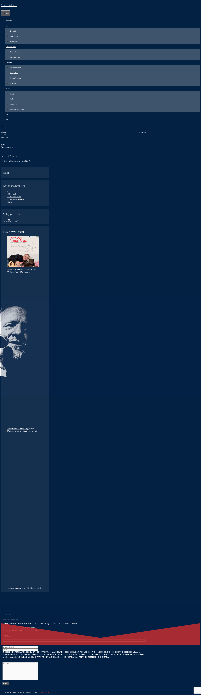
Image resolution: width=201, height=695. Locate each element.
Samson (13, 220)
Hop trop (5, 221)
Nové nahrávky (15, 68)
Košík (12, 99)
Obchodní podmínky (17, 109)
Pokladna (13, 104)
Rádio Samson (15, 52)
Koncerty (9, 21)
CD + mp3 (11, 194)
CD (8, 191)
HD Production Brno (44, 692)
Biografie (13, 31)
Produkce (13, 41)
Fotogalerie (14, 73)
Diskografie (14, 36)
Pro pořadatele (15, 78)
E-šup (8, 88)
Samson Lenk (9, 5)
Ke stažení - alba (14, 197)
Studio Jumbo (15, 57)
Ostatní (9, 62)
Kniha (9, 202)
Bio (7, 26)
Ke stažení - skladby (15, 199)
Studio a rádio (11, 47)
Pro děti (13, 83)
